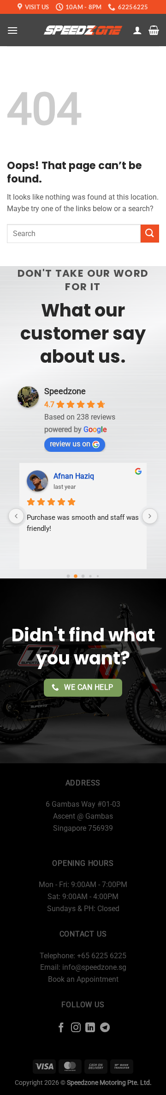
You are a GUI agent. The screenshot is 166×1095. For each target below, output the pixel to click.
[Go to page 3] (90, 576)
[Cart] (153, 30)
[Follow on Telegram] (105, 1028)
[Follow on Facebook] (61, 1028)
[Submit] (150, 234)
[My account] (137, 30)
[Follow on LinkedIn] (90, 1028)
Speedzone (65, 391)
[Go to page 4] (98, 576)
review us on (70, 443)
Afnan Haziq (73, 476)
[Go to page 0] (68, 576)
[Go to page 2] (83, 576)
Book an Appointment (83, 979)
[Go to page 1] (75, 576)
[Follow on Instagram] (76, 1028)
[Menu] (12, 30)
